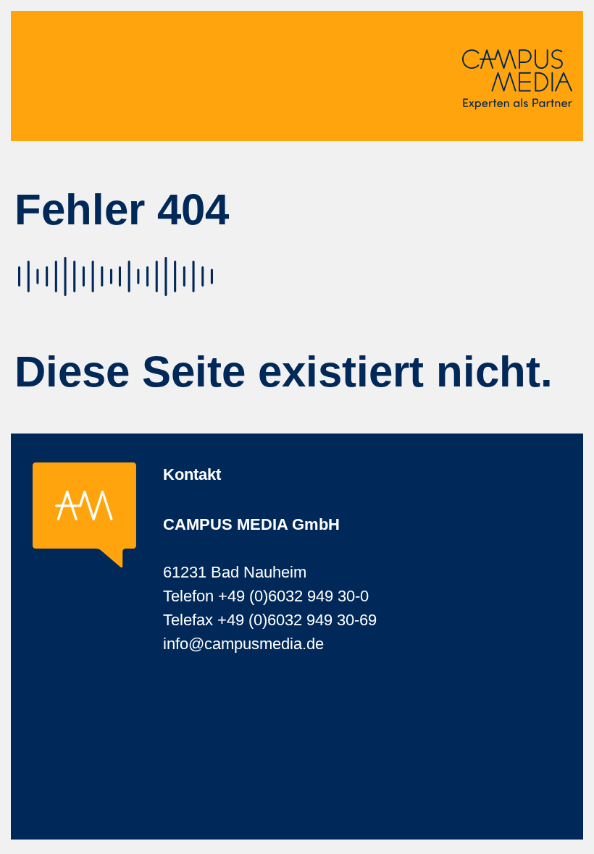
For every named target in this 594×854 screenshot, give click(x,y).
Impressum (201, 694)
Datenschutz (207, 744)
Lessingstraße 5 (219, 548)
